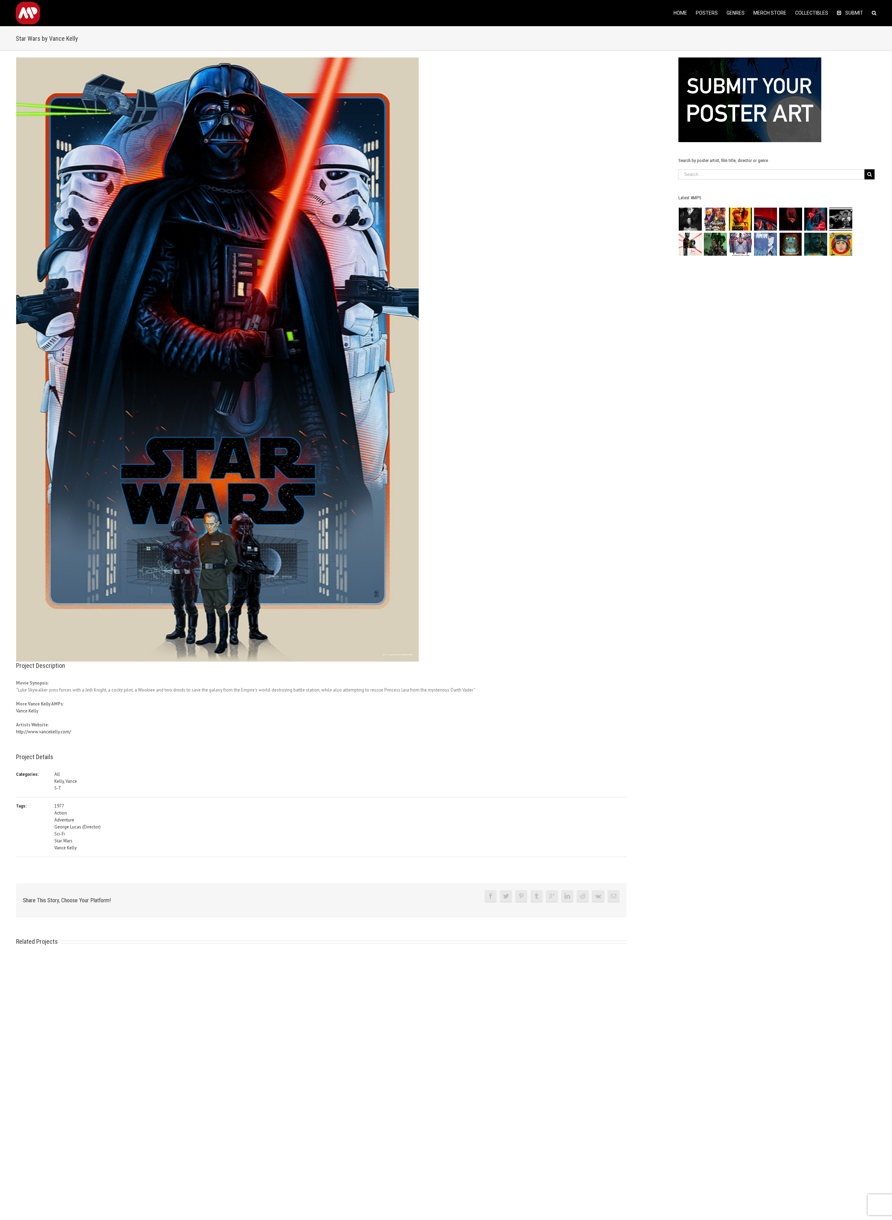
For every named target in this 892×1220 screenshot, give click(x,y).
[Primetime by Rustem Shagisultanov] (766, 244)
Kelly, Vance (65, 781)
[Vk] (598, 896)
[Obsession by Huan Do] (766, 219)
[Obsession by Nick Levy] (741, 219)
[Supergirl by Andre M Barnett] (791, 219)
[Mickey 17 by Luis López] (841, 244)
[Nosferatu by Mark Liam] (690, 219)
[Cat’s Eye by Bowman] (791, 244)
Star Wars (63, 841)
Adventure (64, 820)
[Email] (614, 896)
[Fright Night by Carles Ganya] (841, 219)
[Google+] (552, 896)
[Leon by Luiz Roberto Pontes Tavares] (690, 244)
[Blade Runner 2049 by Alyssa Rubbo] (816, 244)
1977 (59, 806)
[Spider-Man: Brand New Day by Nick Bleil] (741, 244)
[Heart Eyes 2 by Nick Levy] (816, 219)
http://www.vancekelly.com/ (43, 732)
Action (60, 813)
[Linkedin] (567, 896)
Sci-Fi (59, 834)
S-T (57, 788)
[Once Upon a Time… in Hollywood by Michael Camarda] (715, 219)
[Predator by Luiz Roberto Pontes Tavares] (715, 244)
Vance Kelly (27, 711)
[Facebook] (491, 896)
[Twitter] (506, 896)
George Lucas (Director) (77, 827)
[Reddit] (583, 896)
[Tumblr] (537, 896)
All (57, 774)
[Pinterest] (521, 896)
